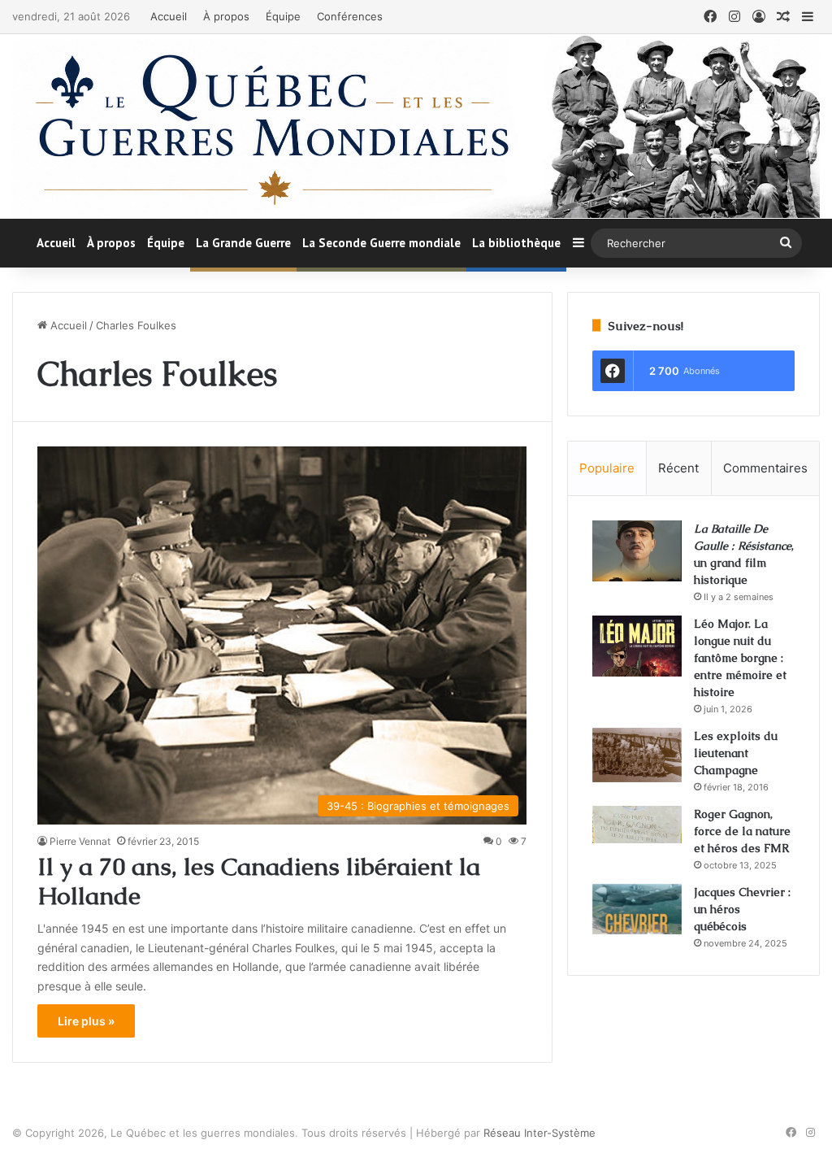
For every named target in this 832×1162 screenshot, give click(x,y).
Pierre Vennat (80, 841)
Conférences (350, 16)
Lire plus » (86, 1021)
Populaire (607, 468)
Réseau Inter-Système (539, 1132)
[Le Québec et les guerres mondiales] (416, 126)
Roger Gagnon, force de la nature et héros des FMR (742, 831)
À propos (226, 16)
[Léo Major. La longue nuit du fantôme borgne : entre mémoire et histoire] (637, 646)
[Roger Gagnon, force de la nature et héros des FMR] (637, 824)
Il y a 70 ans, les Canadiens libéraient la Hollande (258, 881)
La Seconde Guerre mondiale (381, 242)
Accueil (168, 16)
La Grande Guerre (243, 242)
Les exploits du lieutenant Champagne (736, 753)
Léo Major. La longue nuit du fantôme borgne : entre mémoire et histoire (740, 657)
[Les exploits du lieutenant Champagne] (637, 755)
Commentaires (765, 468)
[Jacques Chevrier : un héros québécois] (637, 909)
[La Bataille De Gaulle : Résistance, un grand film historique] (637, 550)
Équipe (283, 16)
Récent (678, 468)
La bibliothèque (516, 242)
